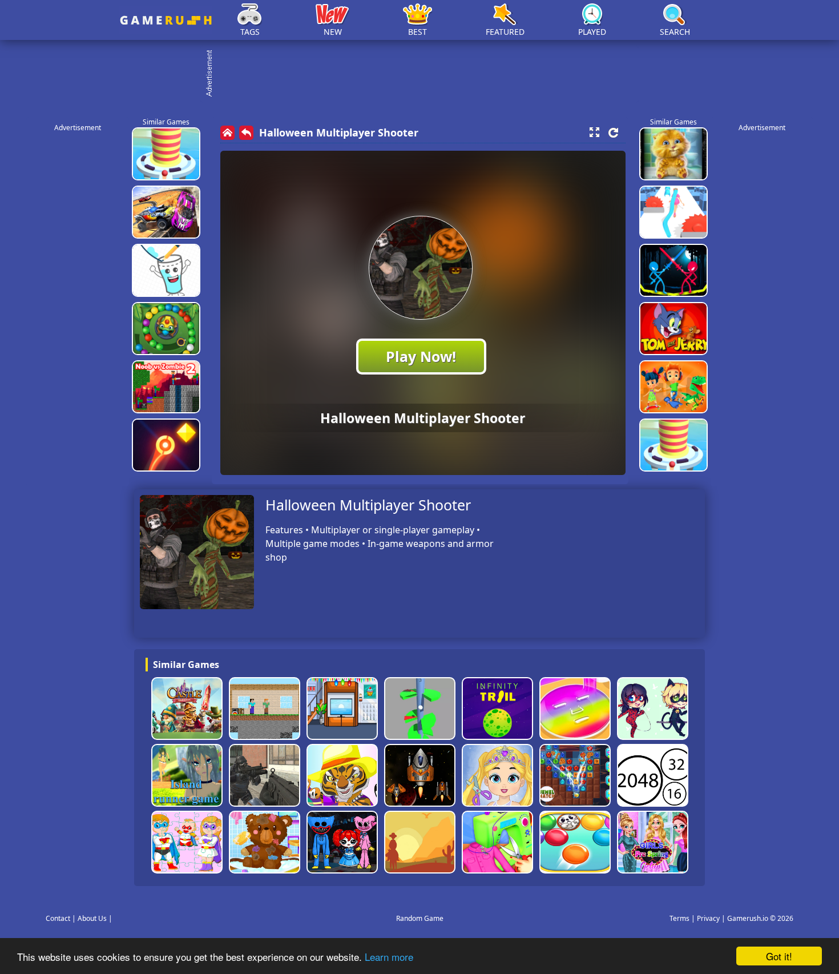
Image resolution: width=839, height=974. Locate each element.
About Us (92, 918)
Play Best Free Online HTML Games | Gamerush (165, 20)
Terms (679, 918)
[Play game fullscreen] (594, 132)
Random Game (419, 918)
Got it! (779, 956)
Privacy (708, 918)
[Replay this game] (613, 133)
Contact (58, 918)
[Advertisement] (425, 74)
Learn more (389, 956)
